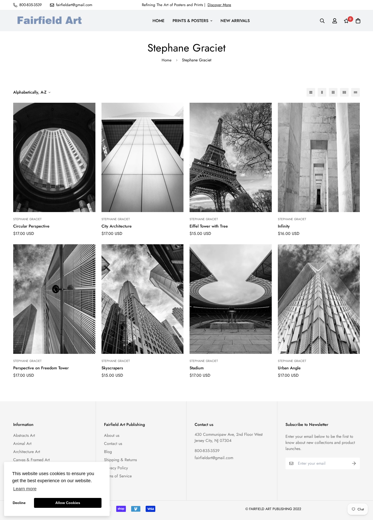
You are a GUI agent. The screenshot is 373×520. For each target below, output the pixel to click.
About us (111, 435)
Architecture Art (26, 452)
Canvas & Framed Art (31, 460)
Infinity (284, 226)
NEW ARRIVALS (235, 21)
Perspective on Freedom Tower (41, 368)
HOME (158, 21)
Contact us (113, 443)
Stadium (197, 368)
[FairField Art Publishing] (51, 20)
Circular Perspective (31, 226)
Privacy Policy (116, 468)
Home (167, 60)
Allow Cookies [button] (67, 503)
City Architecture (116, 226)
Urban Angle (289, 368)
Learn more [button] (25, 488)
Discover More (219, 5)
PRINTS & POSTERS (190, 21)
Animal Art (22, 443)
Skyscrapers (112, 368)
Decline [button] (19, 503)
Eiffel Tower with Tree (209, 226)
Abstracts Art (24, 435)
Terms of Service (118, 476)
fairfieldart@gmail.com (214, 458)
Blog (108, 452)
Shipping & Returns (120, 460)
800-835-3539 (207, 451)
